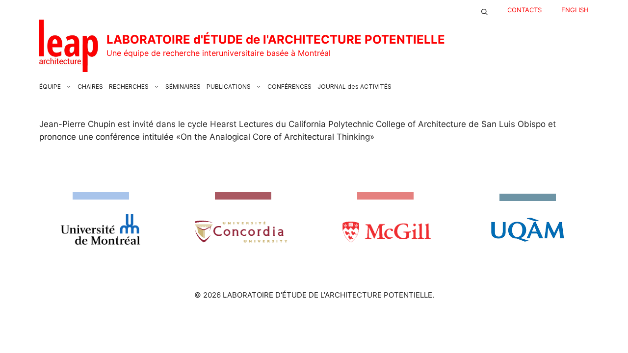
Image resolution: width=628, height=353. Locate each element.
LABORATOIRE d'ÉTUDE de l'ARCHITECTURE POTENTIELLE (275, 39)
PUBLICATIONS (229, 86)
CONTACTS (524, 10)
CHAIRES (90, 86)
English (575, 10)
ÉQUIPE (50, 86)
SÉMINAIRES (183, 86)
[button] (484, 10)
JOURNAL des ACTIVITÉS (354, 86)
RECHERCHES (129, 86)
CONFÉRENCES (289, 86)
